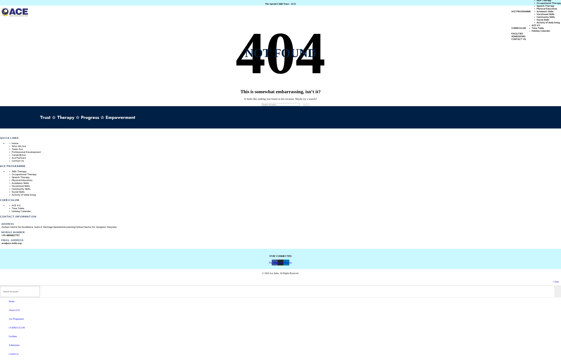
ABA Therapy (19, 171)
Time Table (538, 28)
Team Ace (17, 149)
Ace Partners (19, 157)
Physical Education (547, 8)
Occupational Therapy (549, 3)
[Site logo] (14, 18)
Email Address (12, 240)
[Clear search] (300, 104)
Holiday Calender (541, 30)
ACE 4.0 (536, 25)
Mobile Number (13, 232)
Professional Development (26, 152)
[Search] (306, 104)
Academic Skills (545, 11)
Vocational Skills (545, 14)
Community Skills (546, 17)
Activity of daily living (548, 22)
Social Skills (543, 19)
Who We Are (19, 146)
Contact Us (18, 160)
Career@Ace (19, 154)
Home (15, 143)
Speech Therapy (545, 6)
